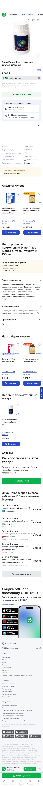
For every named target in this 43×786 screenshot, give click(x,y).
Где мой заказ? (7, 689)
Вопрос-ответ (7, 692)
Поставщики (6, 668)
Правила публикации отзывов (12, 713)
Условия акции (8, 604)
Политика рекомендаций (10, 718)
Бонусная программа (9, 694)
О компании (6, 657)
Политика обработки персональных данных (17, 710)
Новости (5, 673)
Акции (4, 662)
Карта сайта (6, 697)
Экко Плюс (28, 146)
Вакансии (5, 665)
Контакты (5, 670)
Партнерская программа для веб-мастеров (17, 675)
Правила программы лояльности (13, 716)
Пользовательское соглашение (13, 708)
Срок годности (8, 270)
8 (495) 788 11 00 (12, 643)
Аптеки (4, 660)
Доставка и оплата (8, 684)
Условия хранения (9, 268)
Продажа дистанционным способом (14, 721)
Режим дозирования (12, 173)
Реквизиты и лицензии (9, 705)
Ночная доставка (8, 686)
